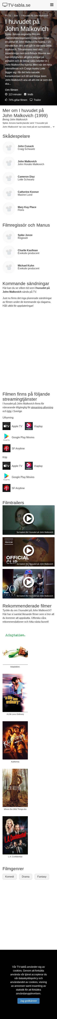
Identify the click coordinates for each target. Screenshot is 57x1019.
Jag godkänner (28, 1000)
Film (16, 15)
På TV (8, 15)
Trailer (37, 100)
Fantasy (41, 876)
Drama (25, 876)
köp (9, 411)
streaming (36, 407)
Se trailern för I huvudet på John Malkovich (35, 532)
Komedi (9, 876)
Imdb (30, 94)
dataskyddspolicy (28, 978)
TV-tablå (21, 966)
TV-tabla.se (19, 5)
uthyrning (48, 407)
